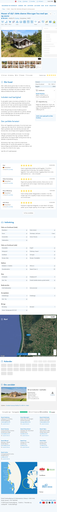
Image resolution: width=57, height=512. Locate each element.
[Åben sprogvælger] (15, 1)
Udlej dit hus (52, 5)
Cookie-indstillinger (12, 504)
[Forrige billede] (3, 43)
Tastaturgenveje (35, 356)
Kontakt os (20, 502)
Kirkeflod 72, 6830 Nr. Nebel (22, 405)
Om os (46, 5)
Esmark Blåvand (4, 440)
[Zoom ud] (55, 353)
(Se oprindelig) (10, 169)
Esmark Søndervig (5, 417)
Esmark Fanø (23, 440)
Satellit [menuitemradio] (53, 317)
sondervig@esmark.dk (5, 422)
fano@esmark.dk (24, 445)
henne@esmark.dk (24, 433)
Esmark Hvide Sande (44, 417)
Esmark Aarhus (4, 452)
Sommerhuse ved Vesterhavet (9, 5)
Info (25, 5)
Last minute (37, 5)
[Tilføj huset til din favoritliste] (54, 13)
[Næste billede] (39, 43)
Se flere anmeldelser (28, 213)
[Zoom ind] (55, 350)
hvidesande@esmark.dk (44, 422)
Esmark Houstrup (40, 93)
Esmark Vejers (43, 429)
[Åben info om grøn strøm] (54, 22)
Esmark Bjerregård (25, 417)
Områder (20, 5)
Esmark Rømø (43, 440)
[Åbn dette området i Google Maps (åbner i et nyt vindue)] (2, 356)
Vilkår (56, 356)
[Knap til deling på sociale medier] (50, 13)
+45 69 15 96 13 (34, 397)
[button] (28, 335)
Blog (42, 5)
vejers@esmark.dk (43, 433)
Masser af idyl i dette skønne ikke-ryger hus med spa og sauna (23, 9)
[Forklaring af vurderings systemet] (4, 18)
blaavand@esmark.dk (5, 445)
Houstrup (17, 18)
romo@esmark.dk (43, 445)
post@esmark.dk (4, 457)
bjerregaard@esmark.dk (25, 422)
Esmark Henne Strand (25, 429)
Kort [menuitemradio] (46, 317)
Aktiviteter (30, 5)
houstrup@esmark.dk (35, 398)
